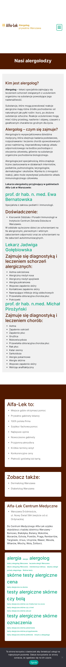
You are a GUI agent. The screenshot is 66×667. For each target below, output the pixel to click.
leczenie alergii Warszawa (39, 563)
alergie (25, 559)
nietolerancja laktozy (37, 567)
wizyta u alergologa (42, 635)
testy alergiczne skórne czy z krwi (20, 608)
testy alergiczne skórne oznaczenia (32, 619)
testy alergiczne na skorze (17, 587)
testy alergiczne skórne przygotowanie (22, 631)
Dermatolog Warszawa (23, 483)
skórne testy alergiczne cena (32, 578)
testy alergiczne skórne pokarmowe (21, 628)
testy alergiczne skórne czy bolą (32, 595)
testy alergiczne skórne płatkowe (20, 635)
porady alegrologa (14, 570)
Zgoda (34, 662)
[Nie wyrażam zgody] (62, 657)
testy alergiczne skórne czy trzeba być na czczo (26, 604)
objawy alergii (52, 567)
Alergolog (24, 25)
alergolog (39, 558)
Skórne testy (28, 570)
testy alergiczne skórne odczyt (19, 611)
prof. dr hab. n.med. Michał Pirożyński (32, 306)
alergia (14, 558)
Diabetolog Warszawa (22, 488)
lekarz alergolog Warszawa (17, 567)
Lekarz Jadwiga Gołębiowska (21, 247)
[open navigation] (59, 27)
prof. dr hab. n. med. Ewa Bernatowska (30, 197)
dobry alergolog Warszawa (17, 563)
